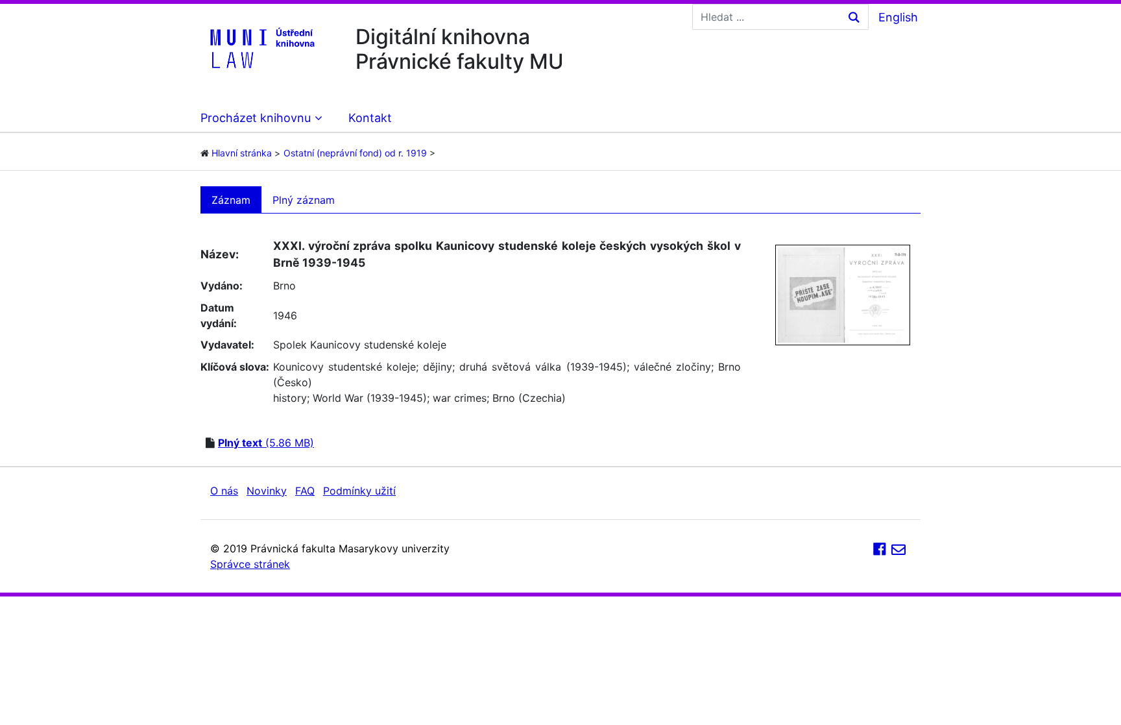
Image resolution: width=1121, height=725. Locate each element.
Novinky (267, 490)
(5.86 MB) (266, 442)
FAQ (305, 490)
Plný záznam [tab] (303, 199)
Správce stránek (250, 564)
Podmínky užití (359, 490)
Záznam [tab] (230, 199)
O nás (224, 490)
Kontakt (370, 118)
